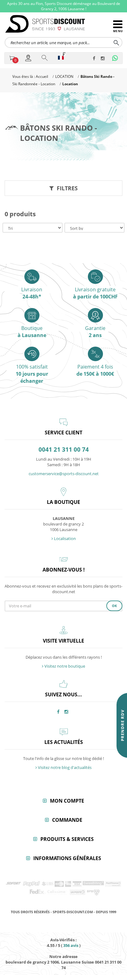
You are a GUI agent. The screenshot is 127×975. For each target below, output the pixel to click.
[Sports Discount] (59, 24)
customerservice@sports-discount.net (64, 473)
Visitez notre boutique (64, 666)
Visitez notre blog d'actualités (64, 767)
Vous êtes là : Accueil (30, 76)
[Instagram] (103, 58)
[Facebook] (95, 58)
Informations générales (67, 858)
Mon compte (67, 800)
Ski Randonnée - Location (33, 84)
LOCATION (64, 76)
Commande (67, 820)
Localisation (64, 538)
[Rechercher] (45, 58)
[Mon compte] (28, 58)
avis (70, 945)
